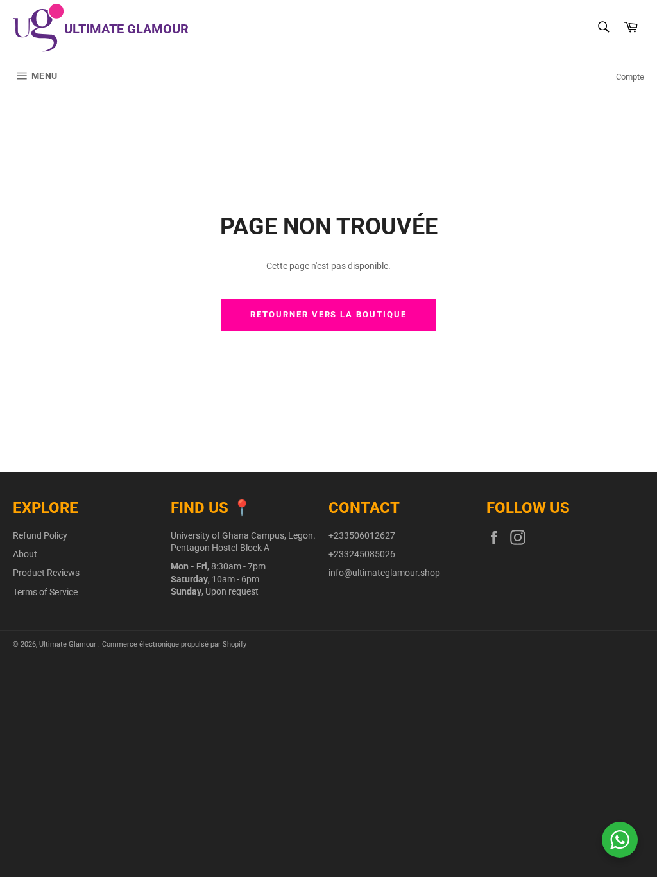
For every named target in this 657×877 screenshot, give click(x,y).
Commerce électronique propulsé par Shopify (174, 644)
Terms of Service (45, 592)
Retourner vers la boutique (328, 314)
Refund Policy (40, 535)
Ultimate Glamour (68, 644)
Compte (630, 77)
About (25, 554)
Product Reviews (46, 573)
